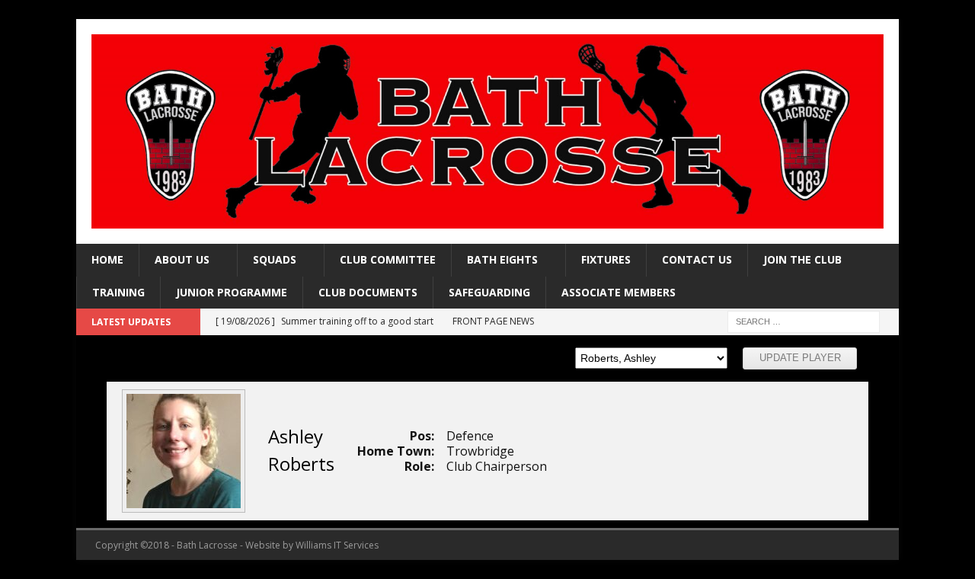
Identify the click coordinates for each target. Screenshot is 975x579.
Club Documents (367, 292)
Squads (274, 259)
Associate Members (618, 292)
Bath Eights (502, 259)
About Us (182, 259)
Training (118, 292)
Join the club (802, 259)
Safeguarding (489, 292)
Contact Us (697, 259)
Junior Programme (231, 292)
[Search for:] (803, 320)
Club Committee (388, 259)
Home (107, 259)
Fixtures (606, 259)
